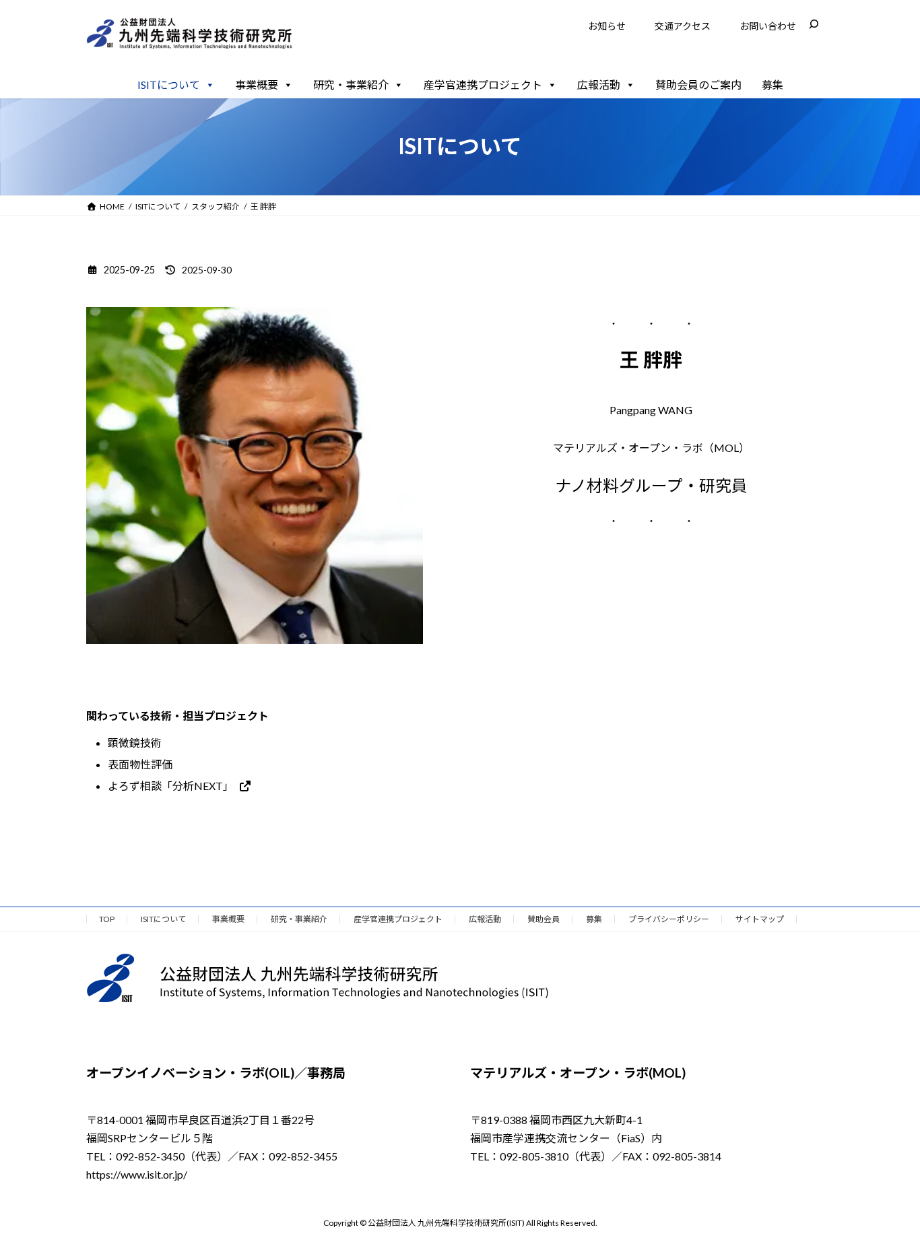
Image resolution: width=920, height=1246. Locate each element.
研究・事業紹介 (351, 84)
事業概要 (256, 84)
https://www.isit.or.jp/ (136, 1174)
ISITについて (168, 84)
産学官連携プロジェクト (483, 84)
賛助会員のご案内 (698, 84)
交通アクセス (683, 26)
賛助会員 (543, 919)
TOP (106, 919)
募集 (772, 84)
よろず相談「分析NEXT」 (171, 785)
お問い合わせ (768, 26)
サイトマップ (759, 919)
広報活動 (598, 84)
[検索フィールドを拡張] (814, 24)
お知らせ (607, 26)
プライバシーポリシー (668, 919)
